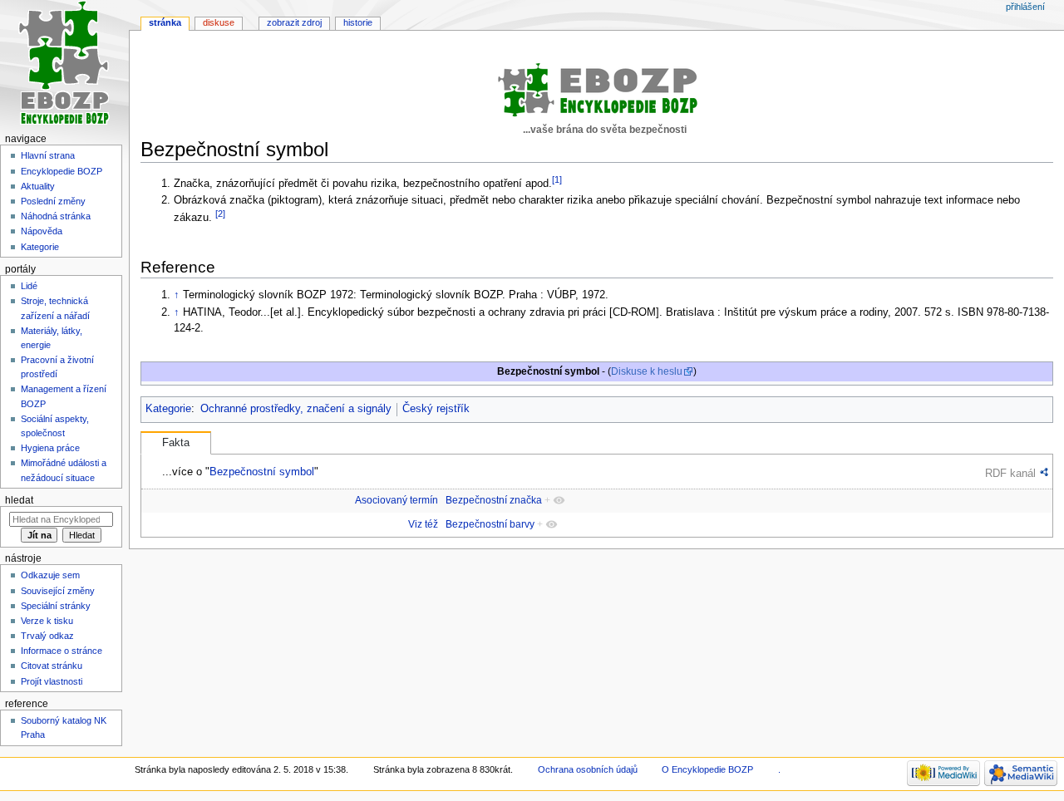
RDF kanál (1010, 473)
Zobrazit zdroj (294, 22)
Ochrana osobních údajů (588, 769)
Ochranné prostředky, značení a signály (296, 409)
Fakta (176, 443)
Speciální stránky (56, 606)
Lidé (29, 286)
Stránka (165, 22)
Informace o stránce (61, 651)
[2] (220, 214)
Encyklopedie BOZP (61, 171)
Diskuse (218, 22)
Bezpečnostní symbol (261, 471)
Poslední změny (53, 201)
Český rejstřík (436, 409)
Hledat (19, 500)
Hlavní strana (48, 155)
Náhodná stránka (56, 216)
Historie (357, 22)
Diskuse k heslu (646, 371)
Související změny (58, 591)
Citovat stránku (51, 666)
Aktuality (38, 186)
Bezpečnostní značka (494, 500)
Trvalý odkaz (47, 636)
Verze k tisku (47, 621)
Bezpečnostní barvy (490, 524)
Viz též (423, 524)
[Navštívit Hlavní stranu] (64, 64)
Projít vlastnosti (51, 681)
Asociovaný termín (396, 500)
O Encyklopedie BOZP (707, 769)
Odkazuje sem (50, 575)
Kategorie (168, 409)
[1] (557, 179)
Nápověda (41, 231)
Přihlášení (1025, 7)
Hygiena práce (50, 448)
